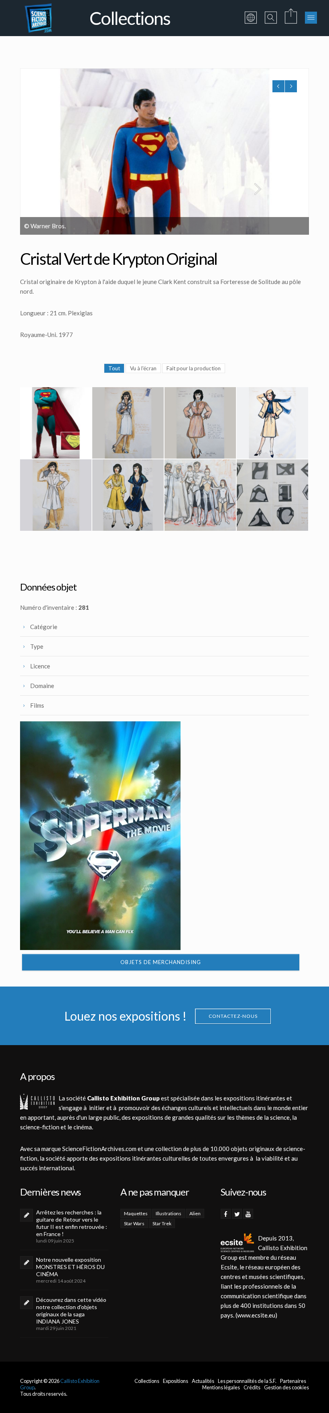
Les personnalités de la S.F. (247, 1381)
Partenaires (293, 1381)
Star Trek (161, 1223)
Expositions (175, 1381)
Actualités (203, 1381)
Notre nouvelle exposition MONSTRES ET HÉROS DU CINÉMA (70, 1266)
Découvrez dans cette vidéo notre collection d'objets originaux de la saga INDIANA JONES (71, 1310)
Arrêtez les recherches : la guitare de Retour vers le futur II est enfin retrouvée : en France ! (71, 1223)
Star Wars (134, 1223)
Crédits (252, 1387)
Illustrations (168, 1213)
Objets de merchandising (160, 962)
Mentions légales (221, 1387)
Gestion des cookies (286, 1387)
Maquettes (136, 1213)
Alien (195, 1213)
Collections (146, 1381)
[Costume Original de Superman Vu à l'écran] (55, 423)
